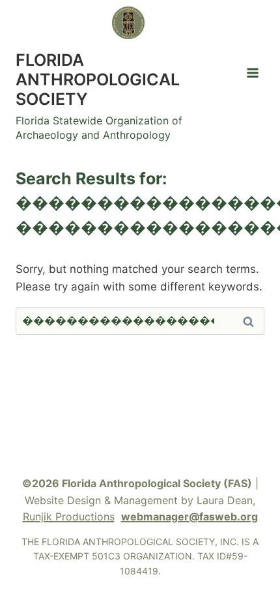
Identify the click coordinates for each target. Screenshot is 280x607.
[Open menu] (252, 73)
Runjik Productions (69, 516)
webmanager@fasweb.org (189, 516)
